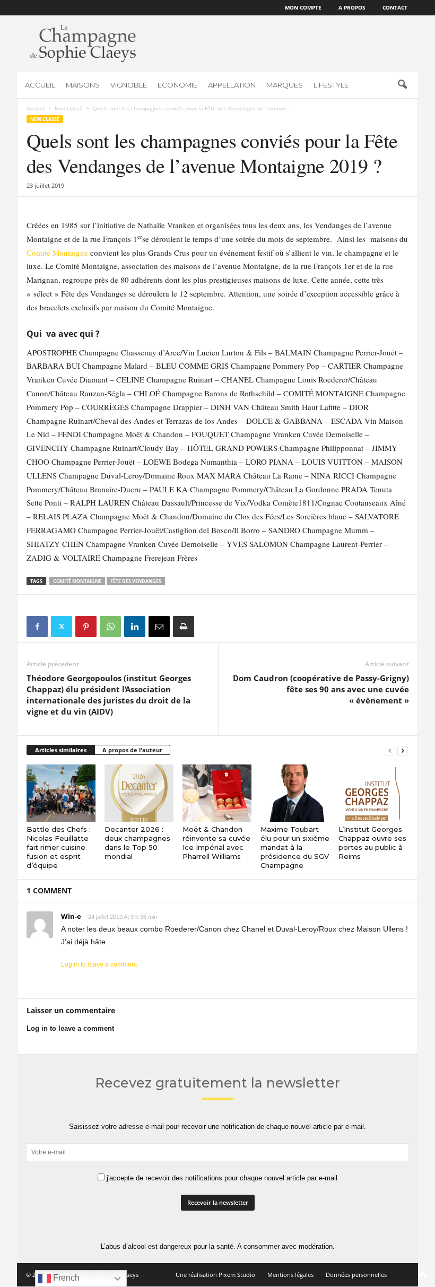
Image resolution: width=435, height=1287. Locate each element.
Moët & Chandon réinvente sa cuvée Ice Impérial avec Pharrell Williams (216, 842)
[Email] (159, 626)
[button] (402, 85)
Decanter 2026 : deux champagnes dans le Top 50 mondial (137, 842)
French (65, 1277)
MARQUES (284, 85)
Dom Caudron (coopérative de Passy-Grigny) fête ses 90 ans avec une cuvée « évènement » (321, 689)
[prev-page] (390, 750)
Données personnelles (356, 1275)
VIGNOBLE (128, 85)
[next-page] (402, 750)
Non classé (69, 108)
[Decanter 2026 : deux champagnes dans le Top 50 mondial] (139, 793)
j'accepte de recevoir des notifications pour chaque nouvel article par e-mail (221, 1178)
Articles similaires (60, 750)
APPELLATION (232, 85)
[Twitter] (61, 626)
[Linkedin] (134, 626)
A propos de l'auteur (132, 750)
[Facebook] (37, 626)
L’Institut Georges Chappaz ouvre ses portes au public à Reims (372, 842)
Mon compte (303, 7)
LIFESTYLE (331, 85)
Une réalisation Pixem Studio (215, 1275)
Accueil (36, 108)
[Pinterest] (86, 626)
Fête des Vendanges (135, 581)
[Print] (183, 626)
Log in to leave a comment (99, 964)
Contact (394, 7)
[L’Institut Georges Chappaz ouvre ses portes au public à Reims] (372, 793)
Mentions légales (290, 1275)
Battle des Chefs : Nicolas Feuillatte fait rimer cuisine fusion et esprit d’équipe (59, 847)
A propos (352, 7)
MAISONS (83, 85)
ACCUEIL (40, 85)
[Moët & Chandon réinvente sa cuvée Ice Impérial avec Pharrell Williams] (216, 793)
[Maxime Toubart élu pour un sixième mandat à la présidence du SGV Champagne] (294, 793)
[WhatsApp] (110, 626)
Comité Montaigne (57, 252)
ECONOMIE (177, 85)
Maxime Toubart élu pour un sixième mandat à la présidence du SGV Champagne (294, 847)
